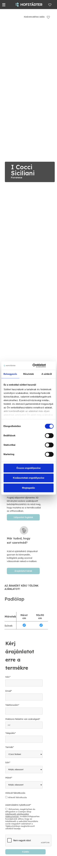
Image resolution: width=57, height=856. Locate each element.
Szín (7, 762)
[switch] (49, 435)
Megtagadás (28, 487)
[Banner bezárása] (52, 366)
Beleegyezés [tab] (10, 374)
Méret (8, 777)
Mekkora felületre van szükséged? (22, 719)
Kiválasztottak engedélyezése (28, 478)
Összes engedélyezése (28, 468)
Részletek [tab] (28, 374)
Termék (9, 747)
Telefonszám (12, 705)
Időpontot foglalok (23, 517)
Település (10, 733)
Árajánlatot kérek (23, 571)
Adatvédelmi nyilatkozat (18, 805)
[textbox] (24, 546)
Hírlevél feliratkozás (15, 793)
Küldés (25, 851)
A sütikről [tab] (46, 374)
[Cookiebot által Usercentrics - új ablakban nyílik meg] (34, 366)
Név (7, 677)
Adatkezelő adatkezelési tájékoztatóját (17, 815)
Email (8, 691)
